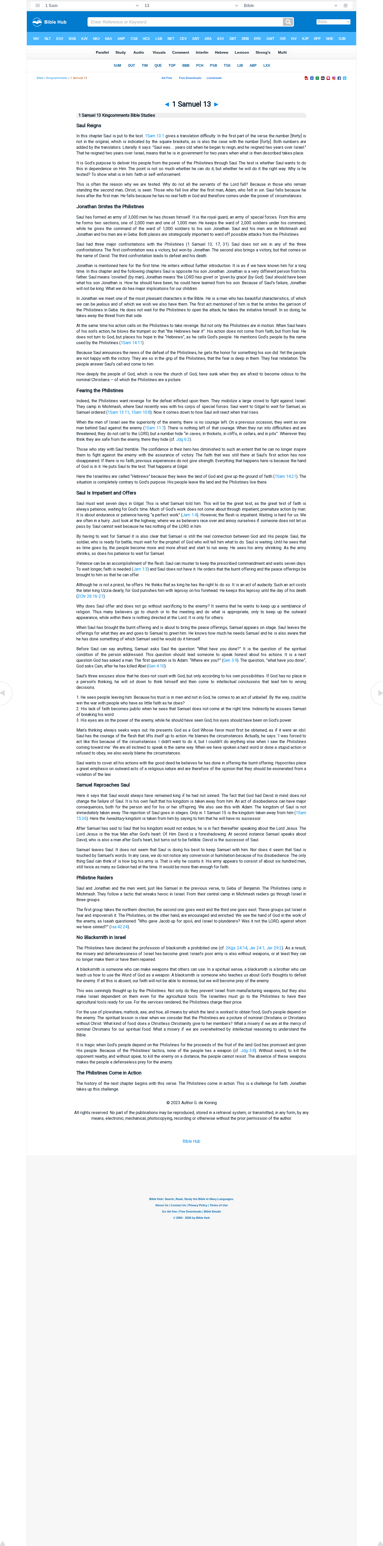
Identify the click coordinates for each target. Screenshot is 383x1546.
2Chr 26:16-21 (90, 596)
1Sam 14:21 (285, 476)
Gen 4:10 (156, 666)
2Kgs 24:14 (236, 947)
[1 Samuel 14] (376, 704)
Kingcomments (56, 78)
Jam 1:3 (140, 569)
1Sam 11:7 (154, 427)
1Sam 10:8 (140, 412)
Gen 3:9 (230, 660)
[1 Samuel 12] (6, 704)
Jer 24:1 (256, 947)
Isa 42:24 (119, 926)
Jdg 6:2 (183, 439)
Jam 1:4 (189, 514)
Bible (40, 78)
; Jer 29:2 (273, 947)
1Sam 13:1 (154, 135)
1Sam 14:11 (131, 342)
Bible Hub (191, 1141)
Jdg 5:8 (248, 1050)
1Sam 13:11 (118, 412)
